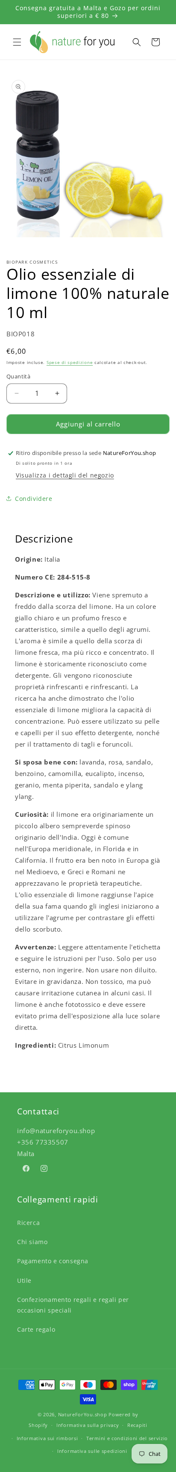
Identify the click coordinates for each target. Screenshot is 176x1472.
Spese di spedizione (70, 362)
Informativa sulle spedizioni (92, 1451)
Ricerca (28, 1223)
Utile (24, 1280)
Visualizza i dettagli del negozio (65, 475)
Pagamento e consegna (52, 1261)
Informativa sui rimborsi (47, 1438)
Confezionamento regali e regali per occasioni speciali (73, 1305)
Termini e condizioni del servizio (127, 1438)
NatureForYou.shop (82, 1414)
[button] (17, 42)
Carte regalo (36, 1329)
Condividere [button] (34, 498)
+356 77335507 (42, 1142)
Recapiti (137, 1425)
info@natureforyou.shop (56, 1130)
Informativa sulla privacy (87, 1425)
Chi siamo (32, 1242)
